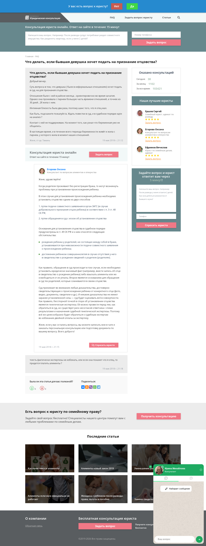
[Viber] (90, 387)
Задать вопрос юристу (138, 17)
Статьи (166, 17)
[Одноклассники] (87, 387)
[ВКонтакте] (83, 387)
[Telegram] (98, 387)
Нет (116, 6)
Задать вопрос (156, 42)
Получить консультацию (158, 416)
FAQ (112, 17)
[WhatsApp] (94, 387)
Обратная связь (33, 525)
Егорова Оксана (56, 169)
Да (132, 6)
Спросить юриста (105, 345)
